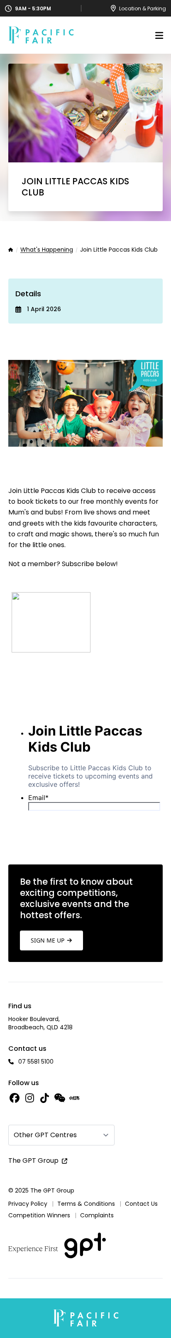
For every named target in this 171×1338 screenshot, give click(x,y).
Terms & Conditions (86, 1204)
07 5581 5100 (36, 1061)
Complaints (97, 1215)
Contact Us (141, 1204)
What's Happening (46, 250)
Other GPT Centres (45, 1135)
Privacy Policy (27, 1204)
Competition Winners (39, 1215)
